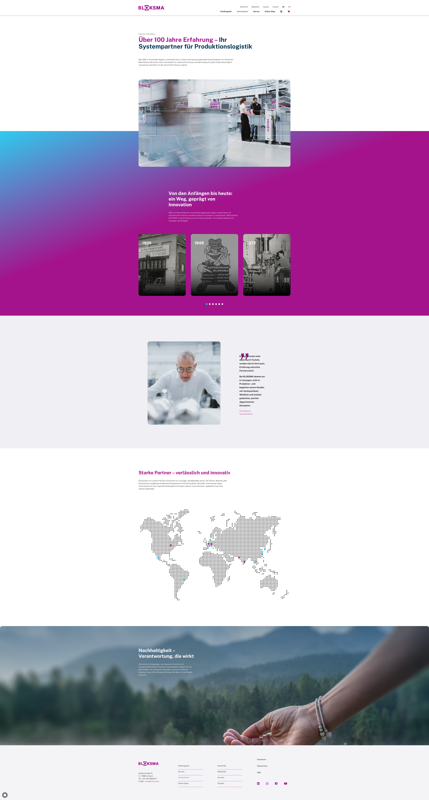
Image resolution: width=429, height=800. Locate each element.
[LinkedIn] (258, 783)
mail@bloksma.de (152, 781)
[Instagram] (267, 783)
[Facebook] (276, 783)
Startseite (142, 34)
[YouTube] (285, 783)
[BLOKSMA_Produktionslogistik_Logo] (151, 6)
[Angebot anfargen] (288, 11)
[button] (281, 11)
